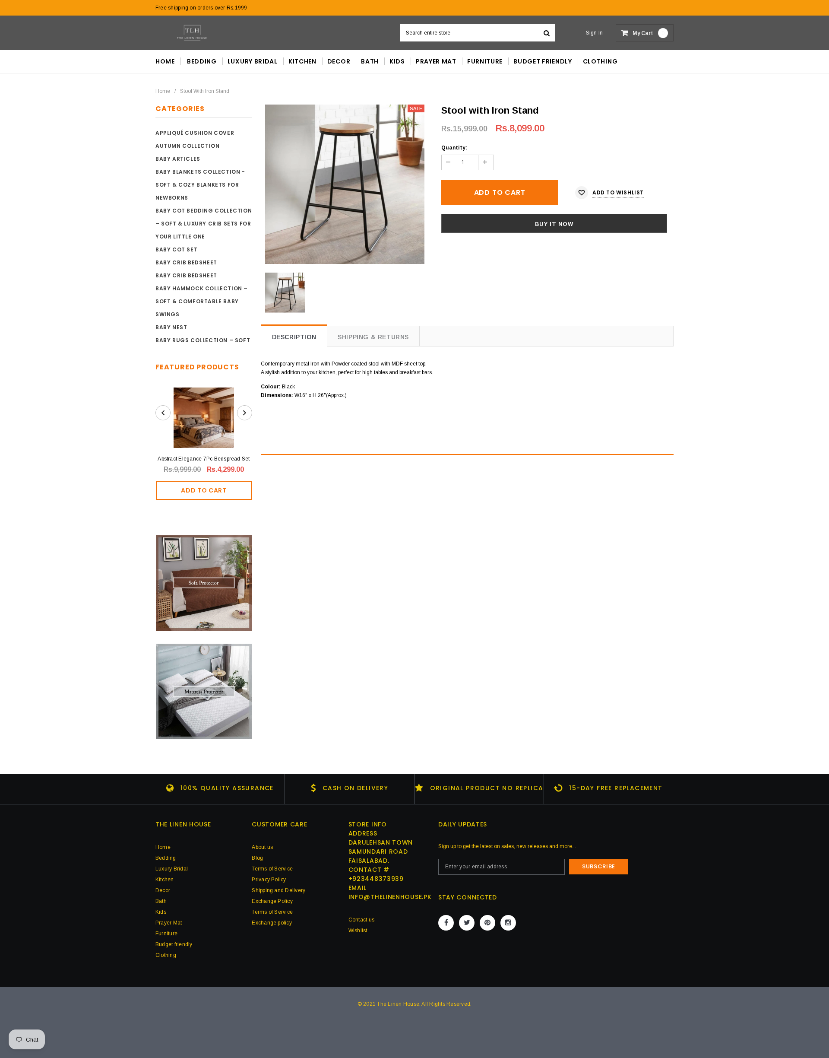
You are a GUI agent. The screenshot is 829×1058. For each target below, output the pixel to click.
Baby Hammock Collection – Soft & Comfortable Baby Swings (201, 301)
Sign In (594, 33)
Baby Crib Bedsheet (186, 262)
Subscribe (598, 866)
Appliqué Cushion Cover (194, 133)
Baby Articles (177, 158)
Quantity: (454, 148)
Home (162, 91)
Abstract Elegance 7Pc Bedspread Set (204, 459)
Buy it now (554, 224)
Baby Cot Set (176, 249)
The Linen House (398, 1004)
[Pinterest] (487, 923)
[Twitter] (467, 923)
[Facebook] (446, 923)
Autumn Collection (187, 145)
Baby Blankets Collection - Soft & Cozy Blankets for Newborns (200, 184)
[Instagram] (508, 923)
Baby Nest (171, 327)
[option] (344, 184)
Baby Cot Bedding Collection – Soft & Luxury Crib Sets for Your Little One (203, 223)
